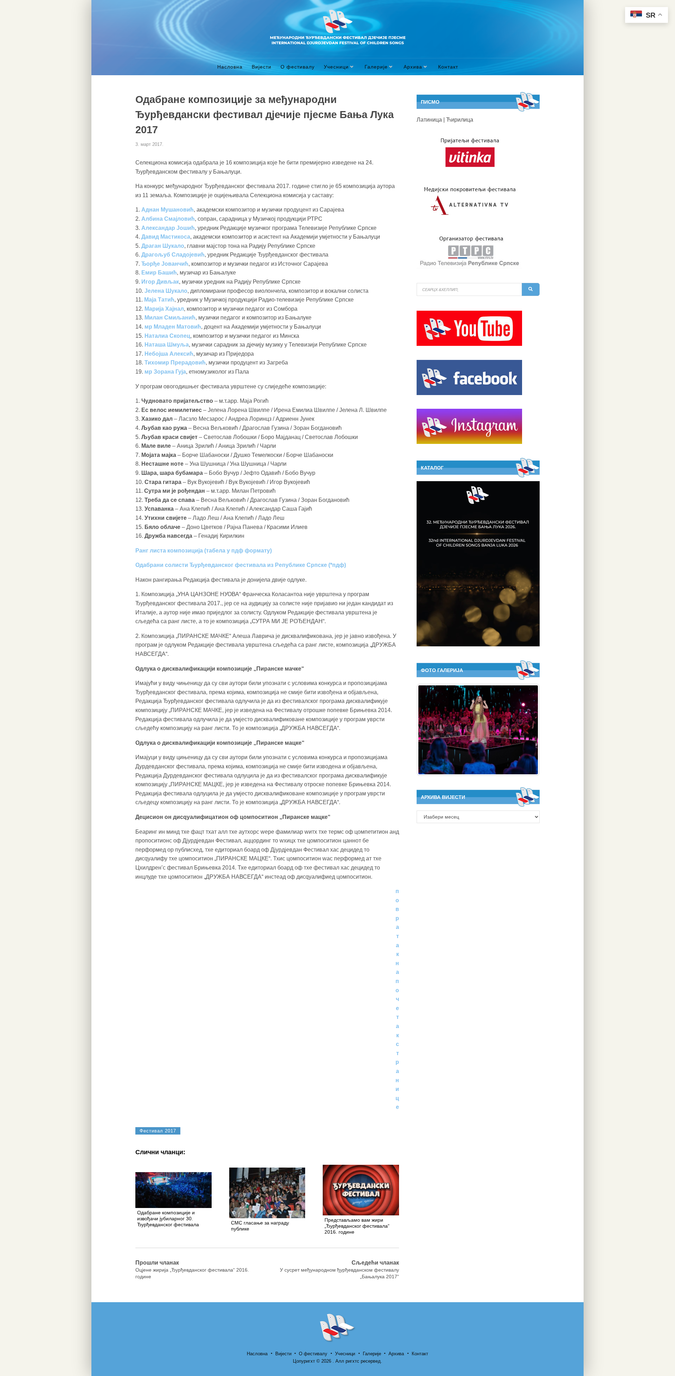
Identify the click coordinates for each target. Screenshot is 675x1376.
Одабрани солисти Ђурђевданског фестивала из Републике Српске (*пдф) (240, 565)
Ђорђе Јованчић (164, 264)
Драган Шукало (162, 246)
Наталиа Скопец (167, 336)
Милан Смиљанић (169, 318)
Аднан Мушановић (167, 210)
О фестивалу (298, 67)
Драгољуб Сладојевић (173, 255)
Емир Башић (159, 273)
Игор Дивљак (160, 282)
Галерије (376, 67)
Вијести (261, 67)
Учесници (336, 67)
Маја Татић (159, 300)
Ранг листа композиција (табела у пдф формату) (204, 551)
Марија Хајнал (164, 309)
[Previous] (431, 729)
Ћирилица (459, 120)
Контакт (448, 67)
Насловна (230, 67)
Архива (413, 67)
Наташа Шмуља (166, 345)
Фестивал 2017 (158, 1130)
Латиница (429, 120)
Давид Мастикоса (165, 237)
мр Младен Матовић (172, 327)
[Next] (525, 729)
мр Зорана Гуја (165, 372)
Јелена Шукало (165, 291)
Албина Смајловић (168, 219)
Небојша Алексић (168, 354)
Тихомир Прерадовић (175, 363)
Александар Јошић (168, 228)
